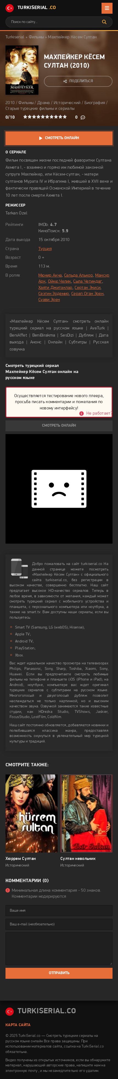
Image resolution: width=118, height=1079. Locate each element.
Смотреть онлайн (62, 138)
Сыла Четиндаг (87, 281)
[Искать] (104, 21)
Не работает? (99, 413)
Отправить (59, 973)
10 (65, 116)
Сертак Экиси (87, 288)
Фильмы (36, 37)
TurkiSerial (37, 7)
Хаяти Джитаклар (55, 288)
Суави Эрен (49, 300)
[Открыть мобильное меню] (107, 8)
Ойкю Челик (59, 281)
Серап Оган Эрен (87, 294)
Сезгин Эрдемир (53, 294)
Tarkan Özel (16, 213)
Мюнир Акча (50, 275)
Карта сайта (18, 1025)
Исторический (67, 103)
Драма (43, 103)
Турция (45, 249)
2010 (79, 66)
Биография (95, 103)
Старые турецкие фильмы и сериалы (39, 109)
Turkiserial (14, 37)
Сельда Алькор (78, 275)
